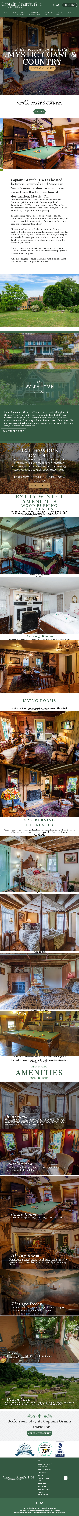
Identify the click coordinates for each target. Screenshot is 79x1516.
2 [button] (36, 92)
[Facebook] (54, 5)
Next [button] (73, 56)
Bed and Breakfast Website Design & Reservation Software (35, 1511)
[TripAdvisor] (57, 5)
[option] (39, 56)
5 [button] (46, 92)
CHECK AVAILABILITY (39, 1432)
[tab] (33, 92)
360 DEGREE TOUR (13, 429)
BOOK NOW (39, 68)
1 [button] (33, 92)
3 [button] (39, 92)
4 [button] (43, 92)
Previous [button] (6, 56)
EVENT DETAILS (39, 484)
